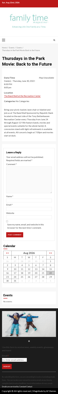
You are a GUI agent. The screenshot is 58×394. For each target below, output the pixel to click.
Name (9, 196)
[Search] (54, 40)
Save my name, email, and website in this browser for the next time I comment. (25, 226)
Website (10, 213)
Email (9, 204)
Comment (11, 164)
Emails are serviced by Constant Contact (17, 386)
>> (50, 252)
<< (7, 252)
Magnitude (38, 391)
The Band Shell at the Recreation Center (22, 96)
